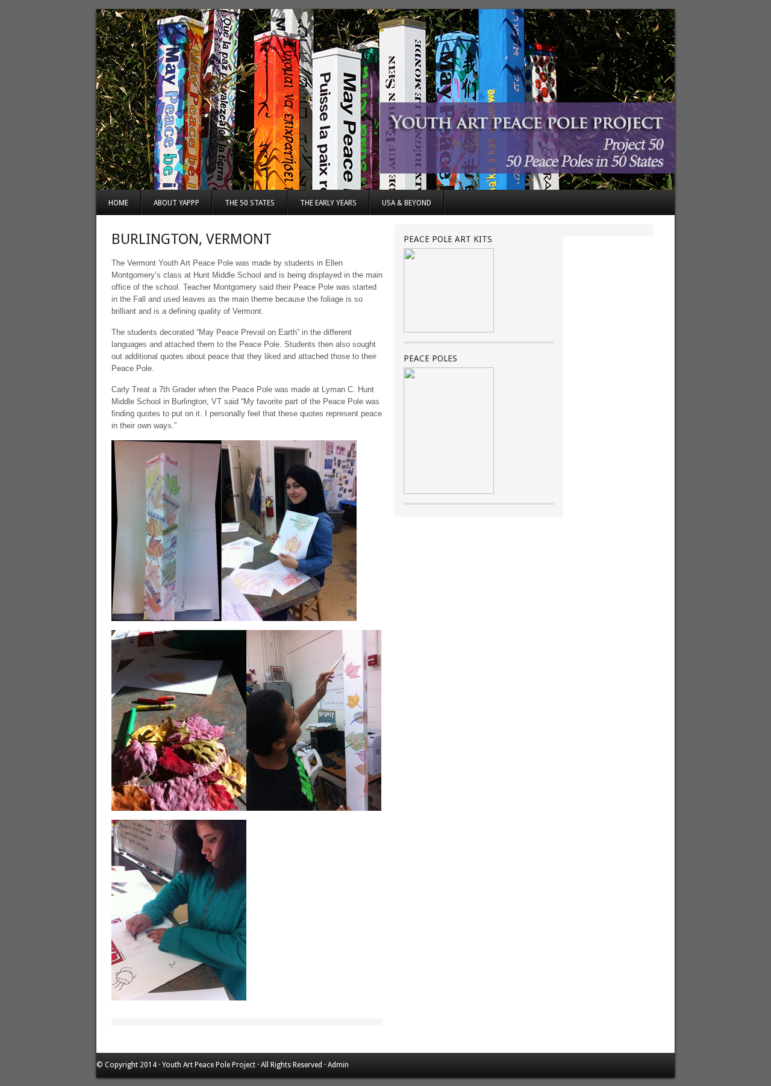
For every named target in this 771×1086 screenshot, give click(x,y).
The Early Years (328, 203)
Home (118, 203)
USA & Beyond (406, 203)
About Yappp (176, 203)
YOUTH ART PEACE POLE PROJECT (385, 99)
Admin (338, 1065)
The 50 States (250, 203)
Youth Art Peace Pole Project (208, 1065)
